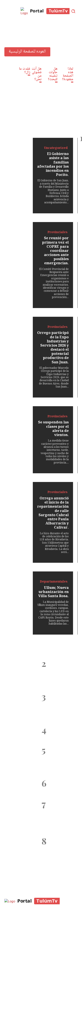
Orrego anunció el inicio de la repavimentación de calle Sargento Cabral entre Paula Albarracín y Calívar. (60, 760)
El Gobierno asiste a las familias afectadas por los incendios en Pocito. (59, 644)
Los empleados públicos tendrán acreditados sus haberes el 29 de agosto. (56, 849)
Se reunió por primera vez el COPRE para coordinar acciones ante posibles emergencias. (57, 673)
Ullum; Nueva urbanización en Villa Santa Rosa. (59, 787)
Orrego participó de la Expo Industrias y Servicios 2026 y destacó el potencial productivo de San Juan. (58, 706)
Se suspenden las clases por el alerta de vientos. (57, 733)
